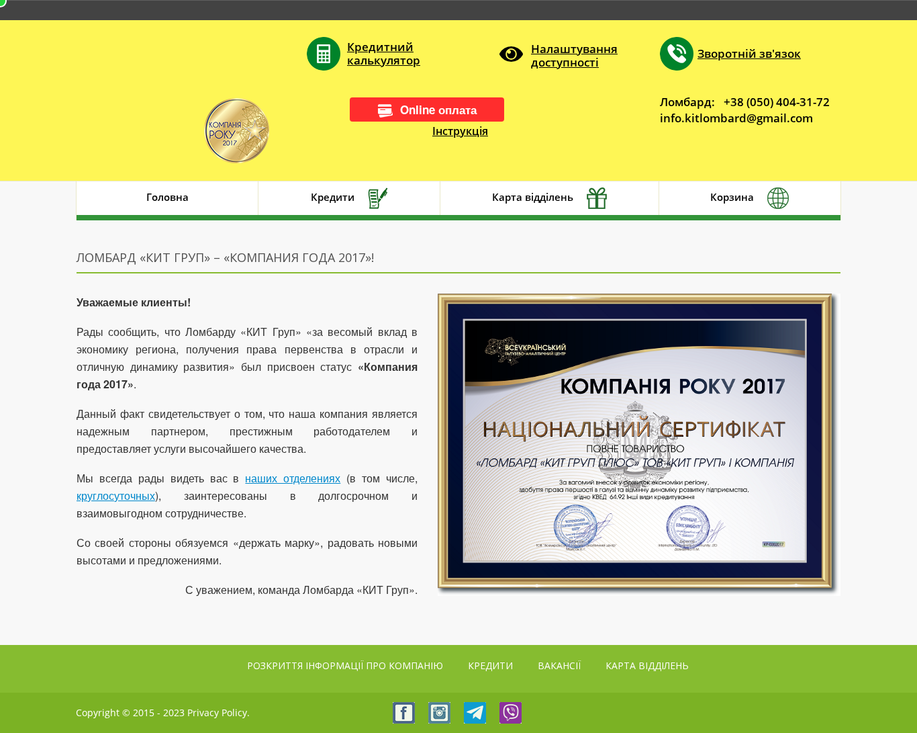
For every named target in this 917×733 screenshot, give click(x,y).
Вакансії (559, 665)
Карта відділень (532, 197)
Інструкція (460, 131)
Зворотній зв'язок (749, 53)
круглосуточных (116, 495)
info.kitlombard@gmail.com (736, 118)
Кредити (332, 197)
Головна (167, 197)
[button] (558, 54)
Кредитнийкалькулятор (383, 53)
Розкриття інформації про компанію (345, 665)
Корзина (732, 197)
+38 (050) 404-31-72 (777, 102)
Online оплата (438, 109)
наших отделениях (292, 478)
